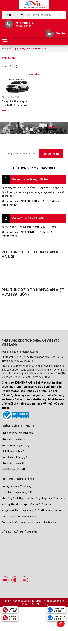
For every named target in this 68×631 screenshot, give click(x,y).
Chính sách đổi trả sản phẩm (18, 422)
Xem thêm (7, 110)
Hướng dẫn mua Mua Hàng (16, 476)
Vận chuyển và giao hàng (15, 435)
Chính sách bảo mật (13, 453)
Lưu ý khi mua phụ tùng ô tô (17, 482)
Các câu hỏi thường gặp (15, 447)
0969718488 (26, 226)
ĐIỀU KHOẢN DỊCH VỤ (13, 459)
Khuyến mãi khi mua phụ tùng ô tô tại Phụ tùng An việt (32, 500)
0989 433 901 (59, 200)
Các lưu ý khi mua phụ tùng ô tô (19, 506)
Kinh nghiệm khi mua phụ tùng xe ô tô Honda (26, 494)
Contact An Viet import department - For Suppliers (30, 512)
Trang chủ (7, 48)
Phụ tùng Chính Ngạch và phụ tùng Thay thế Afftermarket (34, 488)
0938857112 (56, 226)
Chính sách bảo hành (13, 428)
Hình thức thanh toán (13, 441)
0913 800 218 (26, 200)
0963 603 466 (42, 200)
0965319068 (41, 226)
